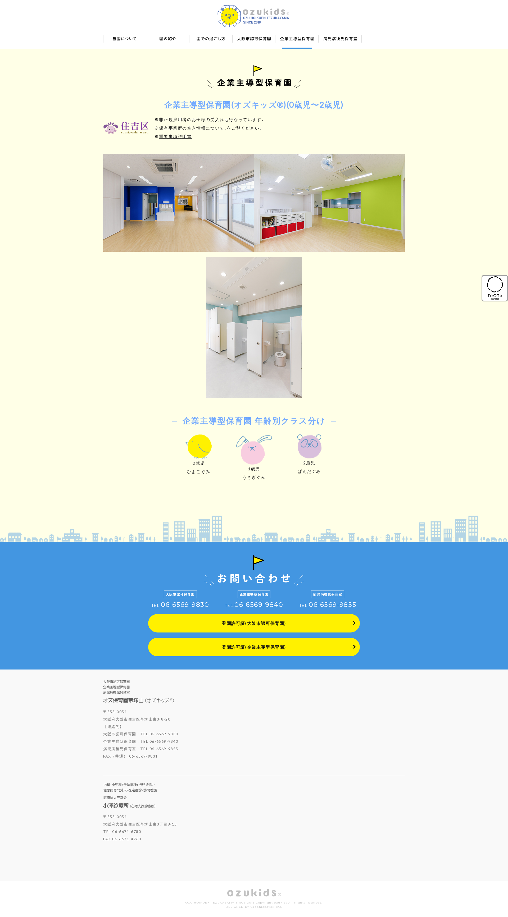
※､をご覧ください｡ (208, 127)
